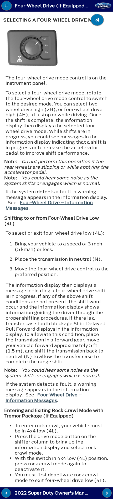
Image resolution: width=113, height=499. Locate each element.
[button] (6, 6)
